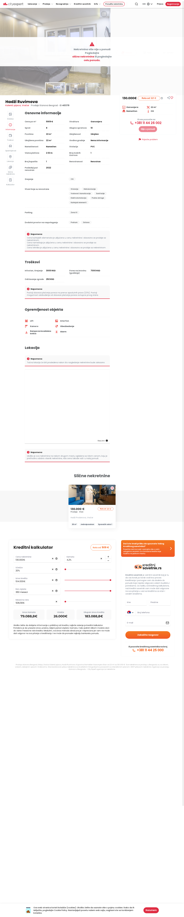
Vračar (25, 105)
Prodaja (46, 4)
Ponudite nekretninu (114, 4)
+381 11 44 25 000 (150, 650)
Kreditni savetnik (133, 575)
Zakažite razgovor (148, 634)
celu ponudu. (92, 60)
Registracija (173, 4)
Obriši (52, 558)
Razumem (151, 910)
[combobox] (153, 613)
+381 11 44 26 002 (148, 123)
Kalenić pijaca (13, 105)
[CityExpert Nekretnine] (13, 4)
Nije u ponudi (148, 129)
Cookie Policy (60, 910)
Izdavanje (32, 4)
